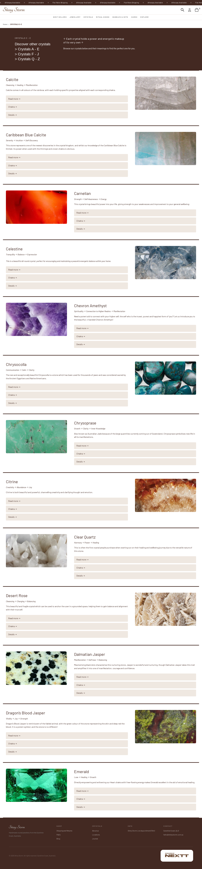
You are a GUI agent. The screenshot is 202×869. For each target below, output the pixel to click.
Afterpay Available (23, 3)
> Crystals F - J (27, 54)
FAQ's (58, 835)
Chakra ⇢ (12, 106)
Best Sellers (60, 17)
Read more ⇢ (14, 99)
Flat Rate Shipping (47, 3)
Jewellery (75, 17)
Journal (95, 839)
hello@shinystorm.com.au (173, 835)
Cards (134, 17)
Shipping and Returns (64, 831)
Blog (58, 839)
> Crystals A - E (27, 49)
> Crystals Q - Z (27, 59)
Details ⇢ (12, 115)
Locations (96, 835)
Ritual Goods (103, 17)
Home (5, 24)
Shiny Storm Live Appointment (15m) (141, 831)
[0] (196, 10)
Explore (144, 17)
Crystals (88, 17)
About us (95, 831)
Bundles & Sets (120, 17)
